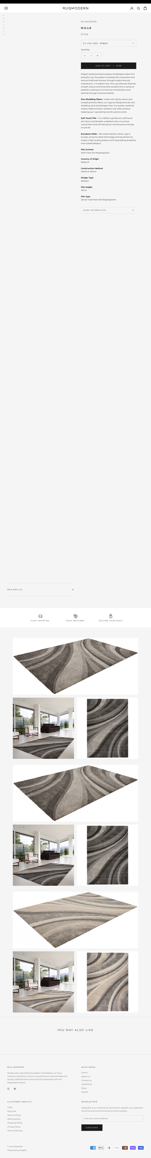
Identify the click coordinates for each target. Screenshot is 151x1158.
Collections (86, 1084)
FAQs (9, 1107)
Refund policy (14, 1119)
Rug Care (11, 1111)
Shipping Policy (15, 1123)
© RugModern (15, 1147)
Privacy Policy (13, 1127)
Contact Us (86, 1080)
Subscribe (92, 1128)
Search (84, 1092)
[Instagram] (8, 1088)
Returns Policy (14, 1115)
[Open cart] (145, 8)
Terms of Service (15, 1131)
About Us (85, 1076)
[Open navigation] (6, 8)
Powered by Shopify (16, 1150)
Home (84, 1072)
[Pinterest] (15, 1088)
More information (94, 210)
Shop (83, 1088)
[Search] (138, 8)
